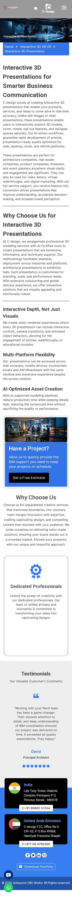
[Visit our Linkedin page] (38, 855)
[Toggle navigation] (64, 7)
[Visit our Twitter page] (33, 855)
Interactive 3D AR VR (35, 47)
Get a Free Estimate (29, 478)
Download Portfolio (38, 867)
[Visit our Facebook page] (27, 855)
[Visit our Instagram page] (44, 855)
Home (9, 47)
